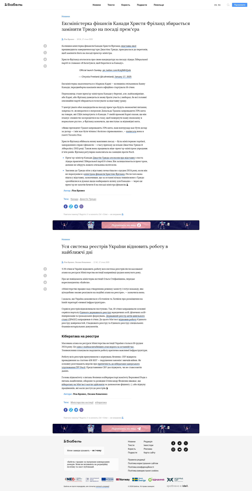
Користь (125, 5)
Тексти (111, 5)
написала (131, 131)
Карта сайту (149, 452)
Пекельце (159, 5)
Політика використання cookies (143, 471)
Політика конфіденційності (141, 467)
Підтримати (239, 5)
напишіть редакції (102, 486)
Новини (97, 5)
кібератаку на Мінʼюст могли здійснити (83, 384)
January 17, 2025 (122, 76)
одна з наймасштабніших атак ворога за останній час (105, 347)
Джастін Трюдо (88, 199)
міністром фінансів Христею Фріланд (104, 174)
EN (215, 5)
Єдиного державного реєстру (95, 312)
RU (219, 5)
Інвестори (148, 445)
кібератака (101, 402)
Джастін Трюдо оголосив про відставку (114, 158)
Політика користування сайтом (143, 463)
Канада (74, 199)
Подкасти (142, 5)
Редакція (148, 441)
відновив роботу (127, 319)
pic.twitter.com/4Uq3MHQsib (117, 70)
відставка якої (128, 46)
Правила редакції (136, 460)
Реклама (148, 449)
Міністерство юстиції (82, 402)
